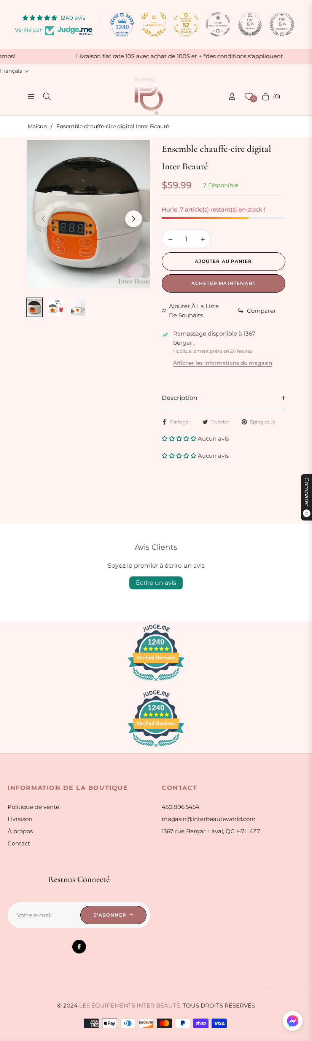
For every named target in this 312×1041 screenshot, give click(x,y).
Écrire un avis (156, 582)
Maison (37, 126)
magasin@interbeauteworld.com (209, 819)
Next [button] (133, 218)
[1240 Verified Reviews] (156, 682)
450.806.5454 (180, 806)
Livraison (20, 819)
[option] (88, 214)
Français (11, 70)
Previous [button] (43, 218)
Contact (19, 843)
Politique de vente (33, 806)
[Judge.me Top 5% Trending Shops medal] (282, 24)
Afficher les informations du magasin (222, 363)
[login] (232, 96)
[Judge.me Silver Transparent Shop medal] (218, 24)
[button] (180, 438)
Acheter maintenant (223, 283)
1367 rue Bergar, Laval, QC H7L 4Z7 (211, 831)
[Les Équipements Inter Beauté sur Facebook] (79, 946)
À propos (20, 831)
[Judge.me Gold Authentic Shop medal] (154, 24)
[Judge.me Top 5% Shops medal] (250, 24)
